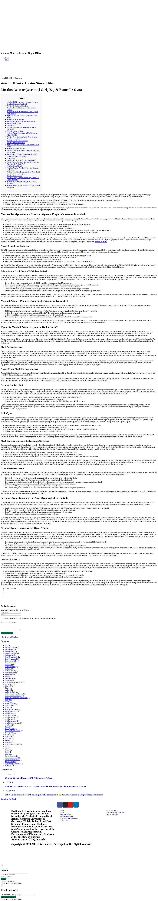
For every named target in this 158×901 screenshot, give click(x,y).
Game (7, 707)
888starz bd (9, 674)
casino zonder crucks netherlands (16, 698)
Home (7, 58)
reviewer (8, 742)
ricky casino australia (12, 744)
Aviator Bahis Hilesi (14, 123)
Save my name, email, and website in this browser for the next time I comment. (30, 618)
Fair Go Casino (10, 703)
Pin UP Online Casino (12, 731)
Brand (7, 688)
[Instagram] (65, 805)
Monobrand (9, 713)
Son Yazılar (11, 158)
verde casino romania (12, 760)
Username (4, 874)
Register (19, 883)
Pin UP (7, 727)
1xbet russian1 (10, 672)
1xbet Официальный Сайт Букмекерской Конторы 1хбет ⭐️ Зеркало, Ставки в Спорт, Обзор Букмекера (54, 795)
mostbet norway (10, 721)
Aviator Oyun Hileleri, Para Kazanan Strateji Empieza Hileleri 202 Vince (22, 155)
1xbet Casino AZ (11, 659)
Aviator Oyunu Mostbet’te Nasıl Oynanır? (21, 121)
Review (7, 740)
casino (7, 690)
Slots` (7, 752)
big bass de (9, 684)
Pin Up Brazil (10, 729)
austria (7, 676)
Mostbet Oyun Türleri (14, 166)
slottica (7, 754)
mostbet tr (8, 725)
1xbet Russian (10, 671)
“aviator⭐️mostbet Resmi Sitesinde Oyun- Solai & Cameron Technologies (23, 173)
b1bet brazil (9, 678)
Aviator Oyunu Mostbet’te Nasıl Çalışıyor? (21, 160)
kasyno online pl (10, 711)
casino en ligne (10, 692)
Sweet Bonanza (10, 756)
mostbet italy (9, 719)
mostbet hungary (10, 717)
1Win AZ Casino (11, 647)
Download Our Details (8, 799)
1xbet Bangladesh (11, 657)
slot (6, 748)
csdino (7, 702)
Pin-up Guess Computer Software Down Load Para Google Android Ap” (23, 163)
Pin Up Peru (9, 733)
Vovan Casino (10, 762)
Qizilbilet (8, 738)
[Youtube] (70, 805)
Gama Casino (9, 705)
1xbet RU (8, 669)
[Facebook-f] (60, 805)
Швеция (8, 766)
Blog (6, 60)
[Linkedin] (76, 805)
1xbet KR (8, 665)
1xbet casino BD (11, 661)
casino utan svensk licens (13, 694)
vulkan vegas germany (12, 764)
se (6, 746)
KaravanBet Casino (11, 709)
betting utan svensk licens (13, 682)
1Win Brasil (9, 649)
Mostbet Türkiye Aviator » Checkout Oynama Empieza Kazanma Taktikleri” (22, 103)
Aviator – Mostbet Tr (14, 139)
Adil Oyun (10, 125)
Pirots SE (8, 734)
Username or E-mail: (8, 895)
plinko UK (8, 736)
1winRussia (9, 655)
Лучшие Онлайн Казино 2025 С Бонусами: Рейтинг (29, 778)
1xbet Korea (9, 663)
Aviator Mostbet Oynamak (16, 143)
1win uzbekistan (10, 653)
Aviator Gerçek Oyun (14, 176)
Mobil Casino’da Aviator (15, 119)
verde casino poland (12, 758)
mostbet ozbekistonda (12, 723)
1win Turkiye (9, 651)
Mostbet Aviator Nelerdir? (16, 148)
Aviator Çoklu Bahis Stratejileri (17, 106)
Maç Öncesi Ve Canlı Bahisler (17, 141)
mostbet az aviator (101, 242)
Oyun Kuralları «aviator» (15, 131)
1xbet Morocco (10, 667)
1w (6, 645)
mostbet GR (9, 715)
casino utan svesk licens (13, 696)
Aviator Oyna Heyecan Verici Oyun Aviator (22, 137)
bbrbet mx (8, 680)
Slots (6, 750)
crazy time (8, 700)
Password (4, 877)
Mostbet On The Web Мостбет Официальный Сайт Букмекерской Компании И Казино (45, 786)
